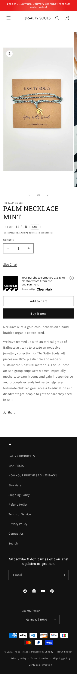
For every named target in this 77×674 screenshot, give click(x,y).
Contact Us (16, 533)
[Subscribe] (63, 575)
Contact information (40, 664)
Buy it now (38, 313)
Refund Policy (18, 504)
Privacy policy (19, 658)
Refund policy (65, 651)
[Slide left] (29, 195)
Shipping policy (61, 658)
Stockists (15, 485)
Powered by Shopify (42, 651)
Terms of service (40, 658)
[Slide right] (48, 195)
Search (13, 543)
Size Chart (10, 264)
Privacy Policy (18, 524)
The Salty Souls (22, 651)
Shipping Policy (19, 495)
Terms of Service (20, 514)
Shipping (23, 232)
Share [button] (11, 412)
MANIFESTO (16, 466)
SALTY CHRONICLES (22, 456)
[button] (8, 18)
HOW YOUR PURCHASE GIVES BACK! (33, 475)
